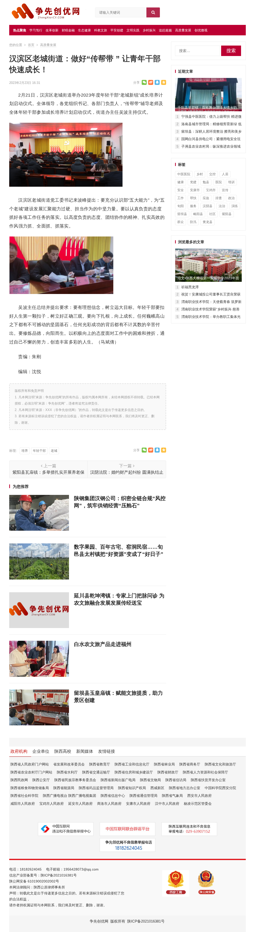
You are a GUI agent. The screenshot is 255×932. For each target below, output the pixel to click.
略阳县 (198, 214)
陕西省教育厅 (99, 764)
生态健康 (84, 30)
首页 (31, 45)
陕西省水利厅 (67, 772)
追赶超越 (165, 30)
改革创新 (52, 30)
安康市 (195, 190)
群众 (180, 222)
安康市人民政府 (138, 804)
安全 (180, 190)
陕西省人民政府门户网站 (29, 764)
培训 (231, 182)
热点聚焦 (19, 30)
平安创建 (116, 30)
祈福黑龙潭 (190, 287)
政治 (231, 198)
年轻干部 (39, 451)
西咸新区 (157, 788)
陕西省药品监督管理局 (96, 788)
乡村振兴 (149, 30)
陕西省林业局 (164, 764)
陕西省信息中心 (113, 796)
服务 (193, 206)
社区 (212, 214)
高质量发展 (183, 30)
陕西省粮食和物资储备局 (29, 788)
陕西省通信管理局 (143, 796)
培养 (24, 451)
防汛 (193, 222)
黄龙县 (207, 222)
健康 (180, 182)
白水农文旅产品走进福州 (102, 644)
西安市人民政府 (199, 796)
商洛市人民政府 (109, 804)
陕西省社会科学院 (24, 796)
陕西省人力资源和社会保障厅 (205, 772)
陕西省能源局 (63, 788)
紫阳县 (227, 214)
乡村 (199, 174)
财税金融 (68, 30)
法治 (222, 206)
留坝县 (182, 214)
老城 (54, 451)
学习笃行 (35, 30)
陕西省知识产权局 (132, 788)
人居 (225, 174)
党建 (193, 182)
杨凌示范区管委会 (198, 804)
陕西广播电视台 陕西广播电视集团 (69, 796)
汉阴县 (207, 206)
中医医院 (183, 174)
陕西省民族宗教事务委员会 (75, 780)
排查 (218, 198)
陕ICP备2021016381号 (59, 875)
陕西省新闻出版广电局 (118, 780)
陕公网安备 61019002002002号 (34, 881)
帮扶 (193, 198)
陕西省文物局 (150, 780)
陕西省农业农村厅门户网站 (31, 772)
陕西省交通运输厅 (96, 772)
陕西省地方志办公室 (184, 788)
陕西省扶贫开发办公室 (208, 780)
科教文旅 (100, 30)
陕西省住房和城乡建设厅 (134, 772)
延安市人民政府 (80, 804)
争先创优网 (99, 921)
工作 (180, 198)
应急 (206, 198)
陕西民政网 (19, 780)
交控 (212, 174)
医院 (218, 182)
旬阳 (180, 206)
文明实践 (133, 30)
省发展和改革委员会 (69, 764)
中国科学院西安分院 (220, 788)
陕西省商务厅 (189, 764)
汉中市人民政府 (167, 804)
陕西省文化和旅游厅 (220, 764)
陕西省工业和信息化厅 (132, 764)
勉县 (206, 182)
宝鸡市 (211, 190)
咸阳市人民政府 (22, 804)
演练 (234, 206)
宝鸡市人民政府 (51, 804)
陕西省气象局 (172, 796)
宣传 (225, 190)
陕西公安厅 (41, 780)
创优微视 (200, 30)
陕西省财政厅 (167, 772)
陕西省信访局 (175, 780)
